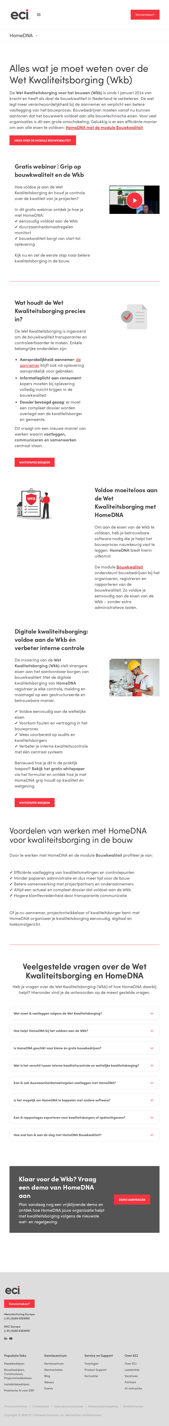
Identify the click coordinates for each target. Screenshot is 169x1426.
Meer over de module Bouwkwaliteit (42, 140)
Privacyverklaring (15, 1406)
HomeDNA (21, 35)
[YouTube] (10, 1339)
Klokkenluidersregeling (103, 1406)
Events (48, 1388)
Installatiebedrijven (16, 1384)
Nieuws (49, 1382)
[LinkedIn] (5, 1339)
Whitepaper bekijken (34, 462)
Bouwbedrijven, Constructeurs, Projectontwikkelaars (18, 1374)
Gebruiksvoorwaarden (68, 1406)
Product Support (95, 1370)
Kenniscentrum (54, 1363)
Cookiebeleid (40, 1406)
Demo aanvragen (132, 1199)
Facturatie (91, 1376)
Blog (47, 1376)
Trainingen (91, 1363)
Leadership (132, 1370)
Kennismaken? (145, 15)
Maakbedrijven (14, 1363)
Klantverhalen (53, 1370)
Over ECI (130, 1363)
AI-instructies (133, 1388)
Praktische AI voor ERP (19, 1390)
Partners (130, 1382)
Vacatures (131, 1376)
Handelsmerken (133, 1406)
